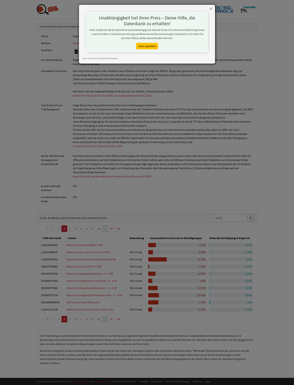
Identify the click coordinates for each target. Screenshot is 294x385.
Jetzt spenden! (147, 46)
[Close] (211, 9)
